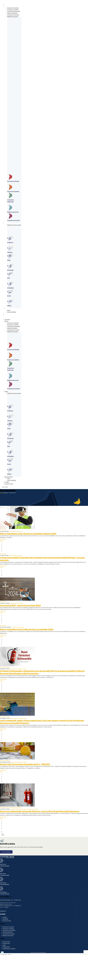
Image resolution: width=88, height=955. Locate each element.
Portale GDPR (6, 946)
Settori (6, 223)
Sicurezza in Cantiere (13, 9)
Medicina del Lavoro (13, 212)
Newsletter (5, 919)
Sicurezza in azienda (15, 807)
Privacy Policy (6, 941)
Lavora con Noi (9, 315)
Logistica (9, 252)
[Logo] (42, 1)
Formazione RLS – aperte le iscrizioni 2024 (20, 605)
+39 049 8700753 (4, 884)
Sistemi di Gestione (12, 13)
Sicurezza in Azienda (12, 8)
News (8, 310)
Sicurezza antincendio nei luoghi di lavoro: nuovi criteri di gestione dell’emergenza (39, 811)
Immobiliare (10, 288)
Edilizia (9, 305)
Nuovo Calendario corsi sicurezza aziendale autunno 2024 (28, 533)
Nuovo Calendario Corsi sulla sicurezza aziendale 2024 (26, 629)
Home (1, 492)
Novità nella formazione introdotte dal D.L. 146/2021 (25, 764)
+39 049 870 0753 (4, 893)
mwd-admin (12, 531)
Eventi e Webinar (11, 312)
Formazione (3, 529)
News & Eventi (8, 308)
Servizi (6, 6)
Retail (8, 260)
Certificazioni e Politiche (9, 948)
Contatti (7, 313)
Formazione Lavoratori (13, 14)
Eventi (9, 296)
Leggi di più (3, 539)
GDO (8, 278)
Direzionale (10, 270)
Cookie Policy (6, 943)
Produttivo (10, 242)
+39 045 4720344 (4, 865)
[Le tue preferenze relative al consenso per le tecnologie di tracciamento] (2, 953)
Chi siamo (7, 4)
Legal (4, 945)
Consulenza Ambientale (13, 11)
